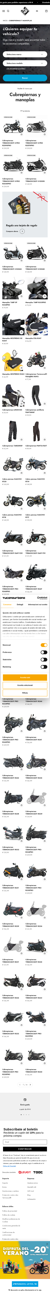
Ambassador (31, 1199)
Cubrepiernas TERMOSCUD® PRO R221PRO (33, 1033)
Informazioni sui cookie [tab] (37, 605)
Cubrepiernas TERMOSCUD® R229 (10, 925)
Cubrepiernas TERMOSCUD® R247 (33, 587)
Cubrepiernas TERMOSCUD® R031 (10, 960)
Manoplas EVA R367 (33, 338)
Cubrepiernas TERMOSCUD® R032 (10, 848)
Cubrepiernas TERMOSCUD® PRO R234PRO (33, 849)
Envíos (4, 1187)
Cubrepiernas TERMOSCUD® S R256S (12, 267)
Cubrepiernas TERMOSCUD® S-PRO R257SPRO (34, 143)
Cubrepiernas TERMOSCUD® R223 (33, 996)
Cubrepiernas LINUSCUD (12, 410)
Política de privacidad (9, 1211)
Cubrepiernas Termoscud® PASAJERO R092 (36, 375)
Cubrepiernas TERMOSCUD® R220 (33, 1070)
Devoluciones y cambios (10, 1191)
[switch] (44, 652)
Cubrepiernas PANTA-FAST (36, 446)
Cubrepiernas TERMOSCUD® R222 (10, 1032)
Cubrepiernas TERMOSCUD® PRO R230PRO (33, 887)
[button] (38, 11)
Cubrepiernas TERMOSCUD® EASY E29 (12, 552)
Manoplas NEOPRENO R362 (13, 374)
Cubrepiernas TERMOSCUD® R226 (33, 925)
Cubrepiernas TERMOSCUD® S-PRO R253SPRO (11, 181)
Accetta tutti (25, 677)
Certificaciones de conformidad (8, 1233)
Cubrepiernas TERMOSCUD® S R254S (35, 267)
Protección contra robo (10, 1239)
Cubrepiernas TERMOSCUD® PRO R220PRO (10, 1072)
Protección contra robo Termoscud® (10, 1196)
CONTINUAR (25, 1149)
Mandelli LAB (31, 1187)
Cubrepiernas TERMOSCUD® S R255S (35, 180)
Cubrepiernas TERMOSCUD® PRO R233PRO (10, 701)
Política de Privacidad (9, 1166)
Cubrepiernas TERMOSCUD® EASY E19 (35, 552)
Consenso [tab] (7, 605)
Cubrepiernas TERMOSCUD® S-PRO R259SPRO (11, 143)
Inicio (5, 20)
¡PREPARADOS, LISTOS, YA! (25, 1284)
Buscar (25, 78)
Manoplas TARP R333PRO (35, 302)
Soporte (5, 1183)
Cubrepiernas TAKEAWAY (12, 446)
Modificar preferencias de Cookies (11, 1220)
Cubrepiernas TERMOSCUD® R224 (10, 996)
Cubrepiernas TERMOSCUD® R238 (10, 812)
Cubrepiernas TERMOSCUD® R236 (33, 776)
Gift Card (30, 1191)
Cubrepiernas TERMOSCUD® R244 (33, 700)
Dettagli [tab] (20, 605)
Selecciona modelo (15, 63)
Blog (28, 1195)
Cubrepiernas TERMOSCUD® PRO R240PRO (10, 739)
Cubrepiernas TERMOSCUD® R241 (33, 738)
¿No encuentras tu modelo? (16, 68)
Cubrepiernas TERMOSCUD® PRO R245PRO (10, 589)
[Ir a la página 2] (30, 1084)
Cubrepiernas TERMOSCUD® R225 (33, 960)
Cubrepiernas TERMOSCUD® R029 (33, 812)
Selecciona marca (14, 54)
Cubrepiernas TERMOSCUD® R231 (10, 886)
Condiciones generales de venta (11, 1226)
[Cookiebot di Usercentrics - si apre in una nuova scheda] (37, 598)
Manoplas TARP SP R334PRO (9, 303)
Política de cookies (8, 1215)
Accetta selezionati (25, 685)
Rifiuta (25, 693)
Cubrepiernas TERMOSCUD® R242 (10, 776)
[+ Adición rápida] (21, 134)
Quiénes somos (32, 1183)
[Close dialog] (47, 1244)
